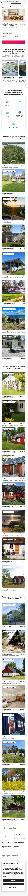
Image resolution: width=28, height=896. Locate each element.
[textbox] (7, 38)
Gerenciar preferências (13, 887)
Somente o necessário (13, 884)
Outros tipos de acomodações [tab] (8, 830)
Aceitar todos (13, 880)
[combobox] (13, 33)
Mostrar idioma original (16, 3)
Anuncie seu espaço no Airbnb (17, 7)
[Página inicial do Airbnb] (3, 7)
